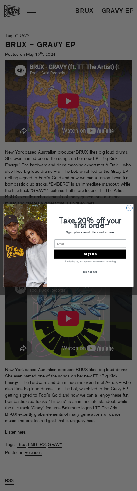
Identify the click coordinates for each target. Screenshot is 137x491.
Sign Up (90, 254)
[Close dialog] (129, 208)
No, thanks (90, 272)
